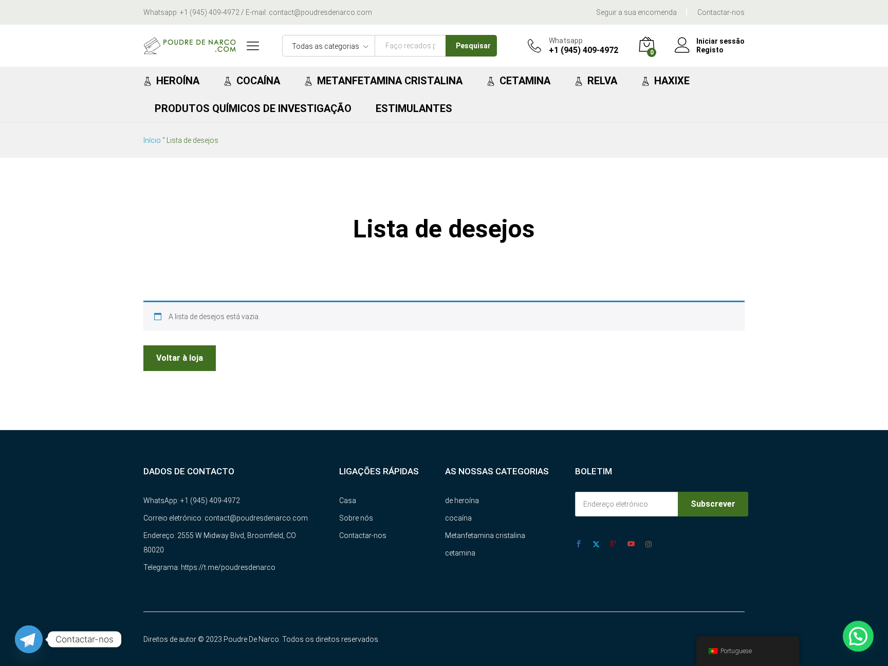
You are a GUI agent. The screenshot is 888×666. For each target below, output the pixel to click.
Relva (602, 81)
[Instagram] (648, 544)
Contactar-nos (721, 12)
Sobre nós (356, 518)
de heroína (462, 500)
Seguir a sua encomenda (636, 12)
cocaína (458, 518)
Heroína (177, 81)
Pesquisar (473, 46)
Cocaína (258, 81)
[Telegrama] (29, 639)
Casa (347, 500)
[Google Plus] (613, 544)
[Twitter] (596, 544)
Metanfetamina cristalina (389, 81)
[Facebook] (578, 544)
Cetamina (524, 81)
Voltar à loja (179, 358)
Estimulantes (414, 108)
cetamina (460, 553)
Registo (710, 50)
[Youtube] (631, 544)
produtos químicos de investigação (253, 108)
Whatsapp (566, 40)
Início (152, 140)
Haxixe (672, 81)
